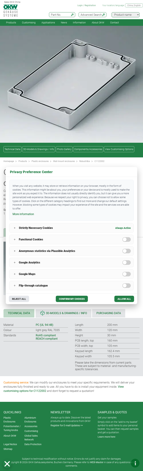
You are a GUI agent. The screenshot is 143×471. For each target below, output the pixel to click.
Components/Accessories (88, 149)
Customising (29, 22)
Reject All (19, 298)
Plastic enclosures (40, 161)
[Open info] (135, 463)
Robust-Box (84, 161)
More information (23, 214)
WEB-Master (96, 462)
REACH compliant (47, 338)
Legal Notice (10, 444)
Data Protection (33, 444)
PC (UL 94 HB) (44, 325)
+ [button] (15, 228)
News (64, 22)
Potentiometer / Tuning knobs (12, 428)
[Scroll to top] (124, 463)
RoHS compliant (46, 335)
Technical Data (12, 149)
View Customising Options (119, 149)
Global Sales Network (31, 437)
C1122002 (99, 161)
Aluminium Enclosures (30, 419)
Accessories (30, 426)
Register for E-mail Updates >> (67, 425)
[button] (7, 463)
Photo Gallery (64, 149)
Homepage (8, 161)
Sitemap (7, 449)
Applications (48, 22)
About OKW (9, 435)
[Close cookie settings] (7, 463)
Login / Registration (86, 5)
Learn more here (106, 436)
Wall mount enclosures (64, 161)
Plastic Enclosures (9, 419)
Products (11, 22)
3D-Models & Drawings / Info (38, 149)
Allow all (124, 298)
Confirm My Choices (72, 298)
